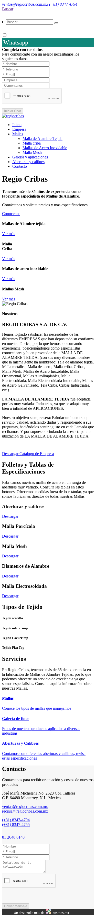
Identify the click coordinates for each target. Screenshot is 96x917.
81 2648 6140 (13, 837)
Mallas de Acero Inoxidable (45, 148)
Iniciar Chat (12, 111)
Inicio (17, 124)
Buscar (7, 9)
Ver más (8, 234)
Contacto (19, 166)
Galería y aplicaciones (30, 157)
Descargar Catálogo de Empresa (28, 453)
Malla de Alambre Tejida (42, 138)
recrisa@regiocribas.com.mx (25, 811)
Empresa (19, 129)
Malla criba (32, 143)
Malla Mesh (32, 152)
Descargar (10, 516)
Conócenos (11, 213)
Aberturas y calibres (28, 161)
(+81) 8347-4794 (63, 4)
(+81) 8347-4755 (16, 824)
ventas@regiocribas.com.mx (25, 4)
